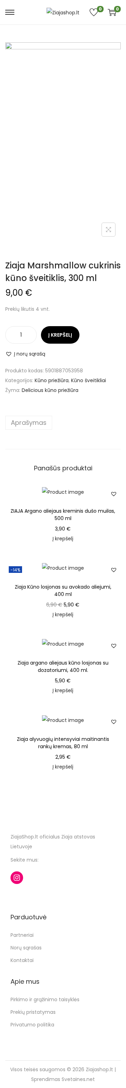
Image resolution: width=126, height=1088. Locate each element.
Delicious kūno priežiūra (50, 390)
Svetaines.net (78, 1079)
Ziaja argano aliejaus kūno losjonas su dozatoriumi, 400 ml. (63, 666)
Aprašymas (29, 422)
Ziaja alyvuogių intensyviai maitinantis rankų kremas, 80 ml (63, 743)
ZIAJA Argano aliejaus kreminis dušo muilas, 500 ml (62, 514)
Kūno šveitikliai (88, 380)
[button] (25, 354)
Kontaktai (22, 960)
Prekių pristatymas (33, 1012)
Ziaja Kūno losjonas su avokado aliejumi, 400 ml (63, 590)
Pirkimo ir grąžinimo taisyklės (44, 999)
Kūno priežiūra (52, 380)
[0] (110, 12)
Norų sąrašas (26, 947)
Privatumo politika (32, 1024)
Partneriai (22, 935)
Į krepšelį (60, 334)
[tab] (63, 423)
